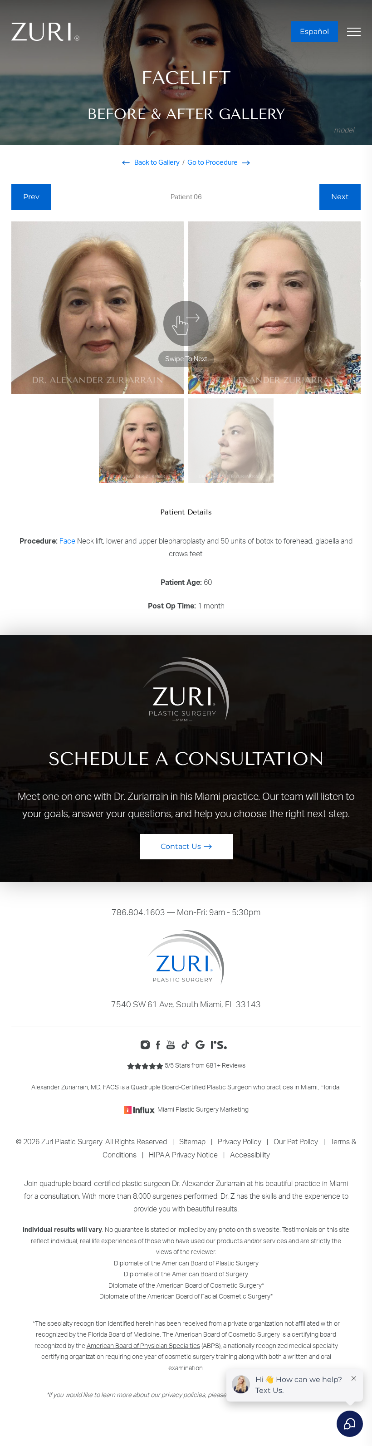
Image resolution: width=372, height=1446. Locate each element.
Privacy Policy (239, 1141)
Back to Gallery (156, 162)
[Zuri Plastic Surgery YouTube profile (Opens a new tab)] (173, 1044)
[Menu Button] (354, 32)
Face (67, 540)
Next (340, 196)
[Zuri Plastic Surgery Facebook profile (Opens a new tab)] (160, 1044)
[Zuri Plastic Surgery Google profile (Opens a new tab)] (202, 1044)
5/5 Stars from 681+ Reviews (204, 1065)
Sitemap (192, 1141)
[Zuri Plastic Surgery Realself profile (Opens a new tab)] (221, 1044)
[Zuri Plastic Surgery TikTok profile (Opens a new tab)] (187, 1044)
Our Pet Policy (296, 1141)
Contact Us (181, 846)
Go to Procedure (213, 162)
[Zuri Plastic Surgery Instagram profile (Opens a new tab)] (147, 1044)
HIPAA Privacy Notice (183, 1154)
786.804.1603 (138, 912)
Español (314, 31)
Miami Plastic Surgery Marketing (203, 1109)
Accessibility (250, 1154)
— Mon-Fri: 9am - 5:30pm (186, 912)
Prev (31, 196)
